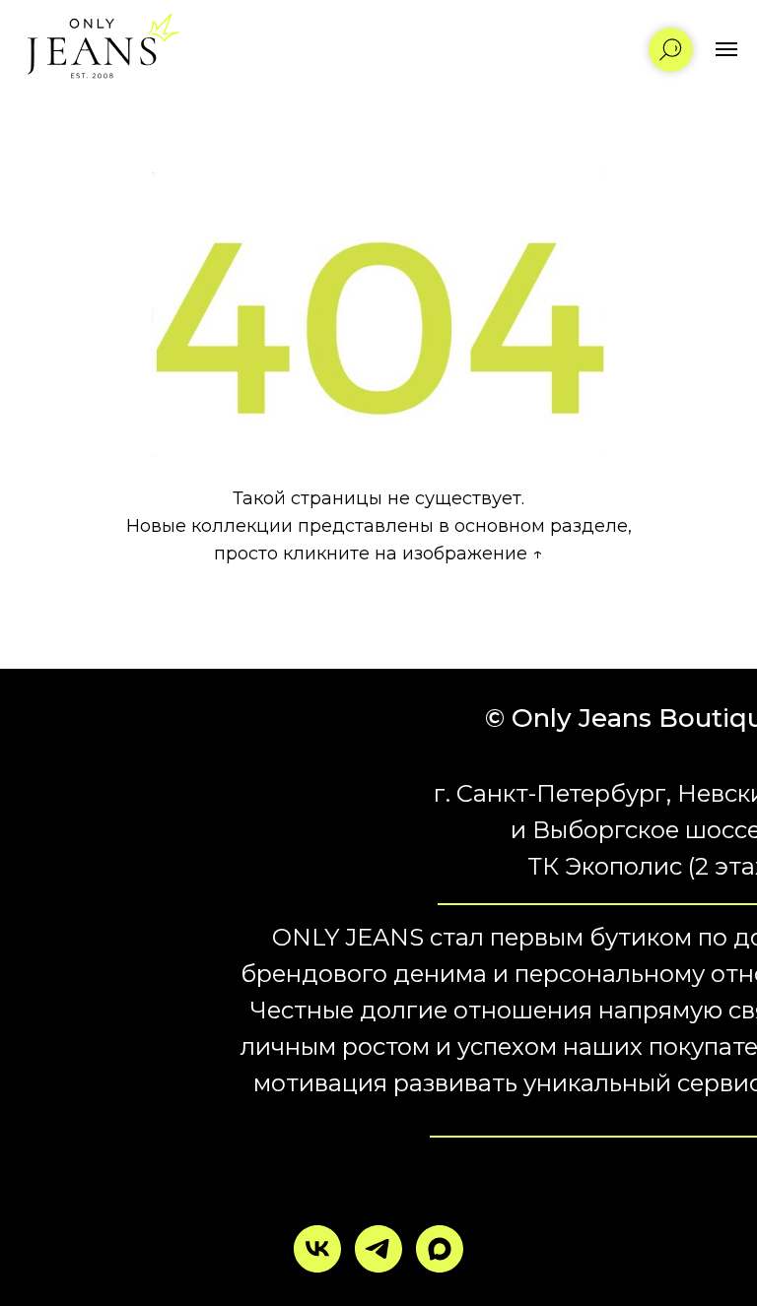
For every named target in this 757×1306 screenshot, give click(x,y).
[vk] (317, 1249)
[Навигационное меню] (726, 49)
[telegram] (378, 1249)
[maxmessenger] (439, 1249)
